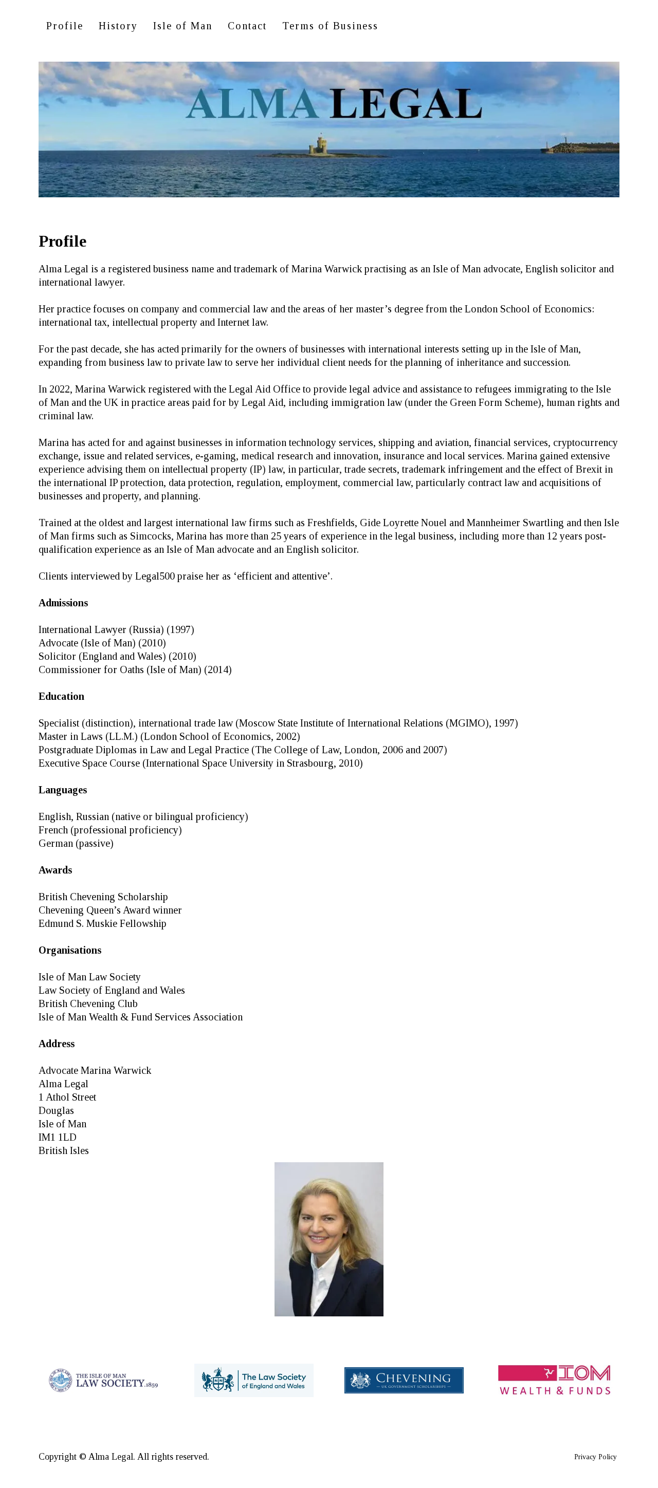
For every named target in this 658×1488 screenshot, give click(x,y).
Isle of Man (182, 25)
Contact (247, 25)
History (118, 25)
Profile (64, 25)
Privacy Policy (595, 1457)
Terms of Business (330, 25)
